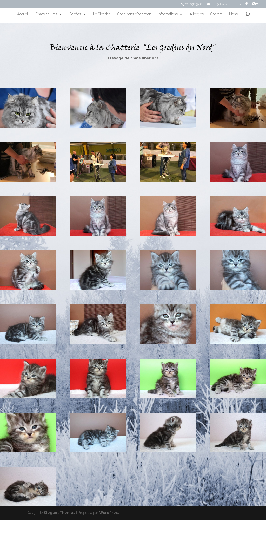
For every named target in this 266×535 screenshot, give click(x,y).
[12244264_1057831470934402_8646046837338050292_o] (168, 396)
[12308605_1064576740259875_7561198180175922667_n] (98, 288)
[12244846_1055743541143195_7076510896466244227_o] (28, 505)
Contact (216, 14)
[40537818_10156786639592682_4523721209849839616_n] (98, 180)
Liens (233, 14)
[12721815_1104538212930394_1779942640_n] (98, 234)
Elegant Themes (59, 513)
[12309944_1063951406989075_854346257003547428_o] (98, 451)
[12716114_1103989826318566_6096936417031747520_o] (28, 234)
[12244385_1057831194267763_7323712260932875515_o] (238, 396)
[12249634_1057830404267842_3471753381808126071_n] (28, 451)
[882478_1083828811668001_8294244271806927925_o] (238, 234)
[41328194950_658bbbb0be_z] (98, 126)
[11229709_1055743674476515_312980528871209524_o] (168, 451)
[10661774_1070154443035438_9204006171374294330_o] (28, 288)
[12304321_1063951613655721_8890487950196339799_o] (28, 342)
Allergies (197, 14)
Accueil (23, 14)
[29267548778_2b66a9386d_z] (168, 126)
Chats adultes (46, 14)
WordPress (109, 513)
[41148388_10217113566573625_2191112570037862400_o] (28, 180)
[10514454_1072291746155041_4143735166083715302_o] (98, 342)
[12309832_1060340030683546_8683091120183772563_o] (28, 396)
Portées (75, 14)
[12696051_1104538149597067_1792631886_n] (238, 180)
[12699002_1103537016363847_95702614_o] (168, 234)
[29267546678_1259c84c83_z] (28, 126)
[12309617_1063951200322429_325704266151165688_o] (168, 288)
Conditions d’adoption (134, 14)
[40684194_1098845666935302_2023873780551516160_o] (238, 126)
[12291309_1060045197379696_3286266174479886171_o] (238, 342)
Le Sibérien (102, 14)
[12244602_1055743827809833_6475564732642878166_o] (238, 451)
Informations (168, 14)
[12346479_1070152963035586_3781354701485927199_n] (168, 342)
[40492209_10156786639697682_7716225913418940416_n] (168, 180)
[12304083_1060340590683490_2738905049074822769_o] (98, 396)
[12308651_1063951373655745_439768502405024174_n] (238, 288)
